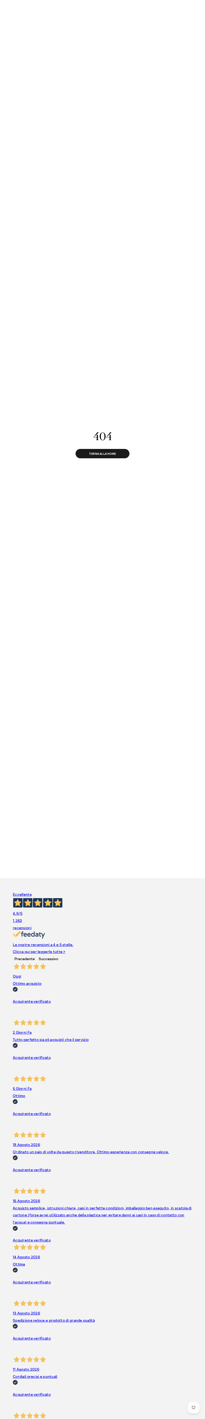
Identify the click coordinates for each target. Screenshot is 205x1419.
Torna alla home (102, 453)
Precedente (24, 958)
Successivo (48, 958)
